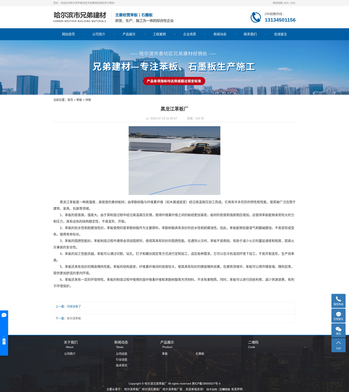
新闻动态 (219, 34)
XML (293, 3)
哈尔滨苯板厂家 (172, 389)
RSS (286, 3)
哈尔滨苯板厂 (132, 389)
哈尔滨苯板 (74, 318)
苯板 (165, 353)
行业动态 (121, 359)
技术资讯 (121, 365)
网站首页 (68, 34)
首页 (70, 99)
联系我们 (250, 34)
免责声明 (237, 389)
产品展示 (129, 34)
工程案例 (159, 34)
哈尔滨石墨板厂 (152, 389)
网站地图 (278, 3)
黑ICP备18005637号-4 (206, 383)
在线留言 (280, 34)
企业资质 (189, 34)
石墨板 (200, 353)
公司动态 (121, 353)
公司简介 (98, 34)
